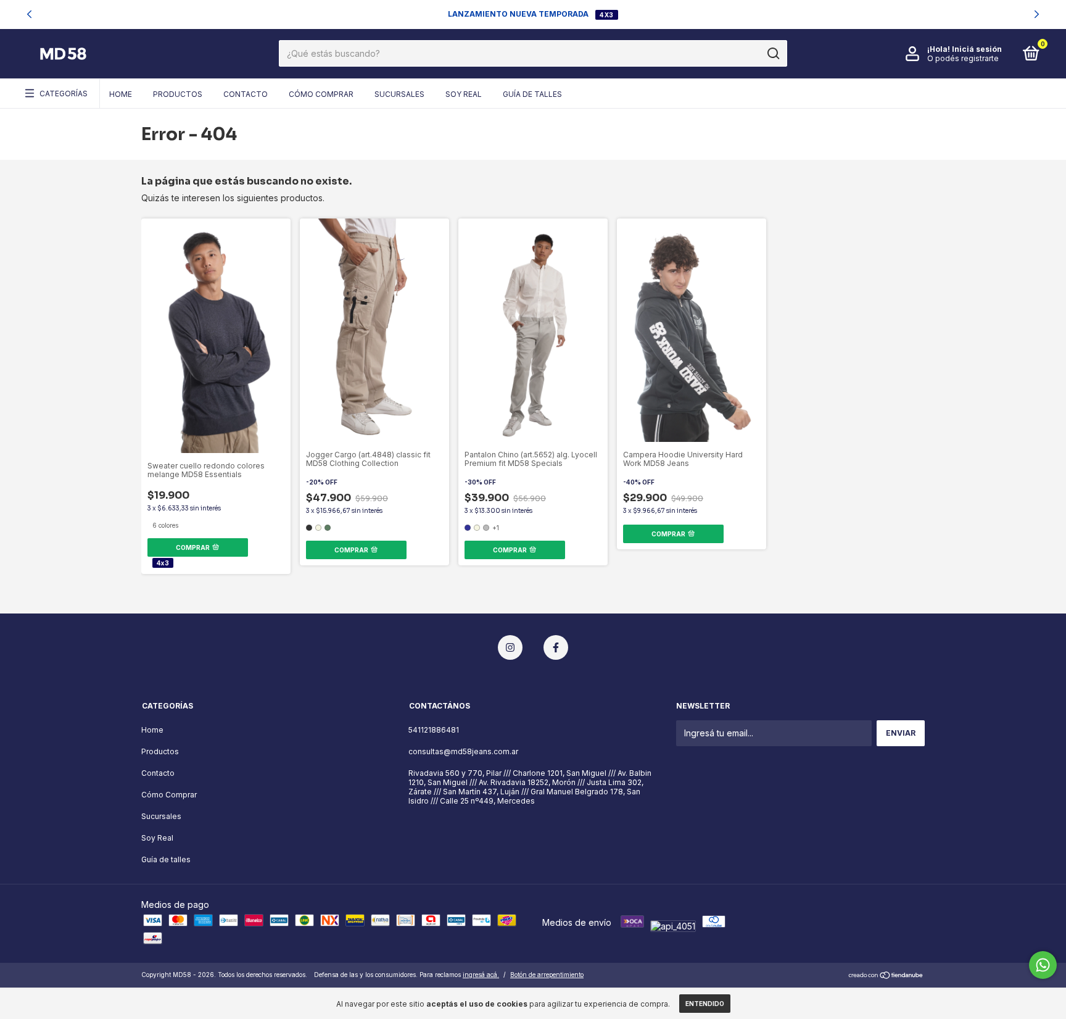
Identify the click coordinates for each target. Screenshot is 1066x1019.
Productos (177, 94)
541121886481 (433, 729)
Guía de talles (532, 94)
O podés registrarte (963, 58)
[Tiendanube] (886, 976)
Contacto (245, 94)
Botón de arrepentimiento (547, 974)
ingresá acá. (481, 974)
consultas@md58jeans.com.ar (463, 751)
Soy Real (463, 94)
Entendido (704, 1003)
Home (120, 94)
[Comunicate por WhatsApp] (1043, 965)
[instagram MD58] (510, 647)
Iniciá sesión (977, 49)
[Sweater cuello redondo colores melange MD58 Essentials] (154, 223)
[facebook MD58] (555, 647)
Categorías (63, 93)
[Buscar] (772, 54)
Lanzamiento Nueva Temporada (519, 14)
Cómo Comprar (321, 94)
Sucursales (399, 94)
